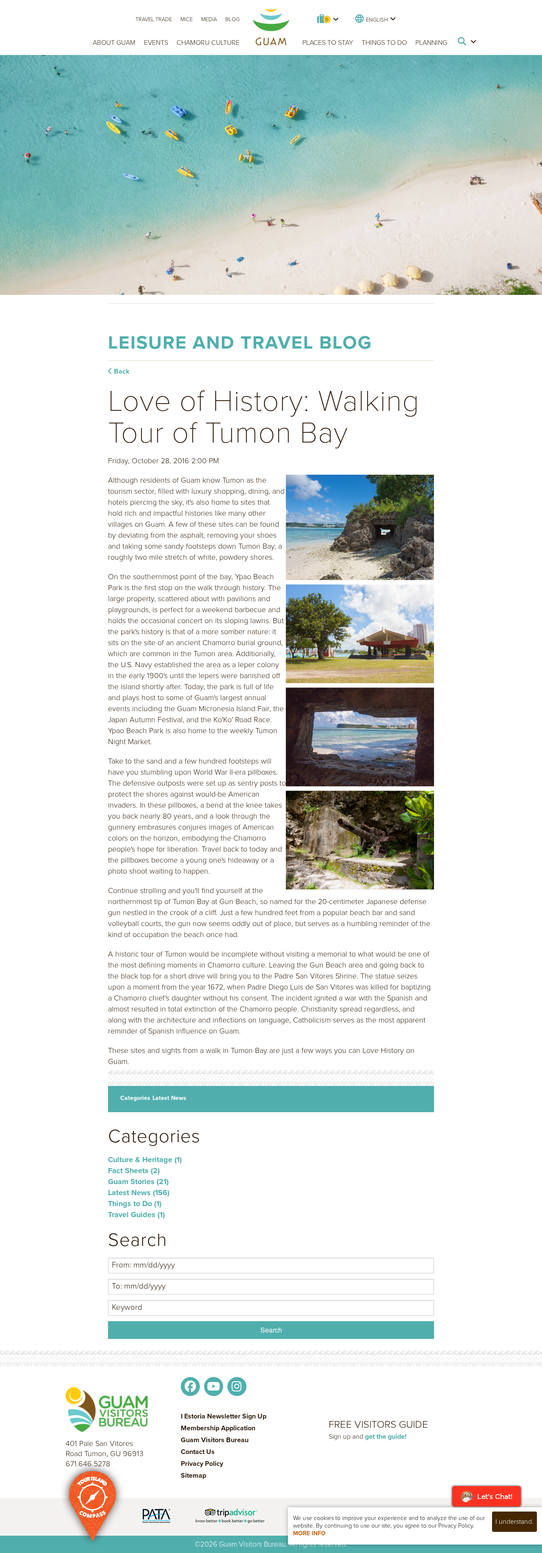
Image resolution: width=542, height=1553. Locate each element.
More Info (309, 1533)
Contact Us (198, 1452)
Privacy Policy (202, 1463)
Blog (232, 19)
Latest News (169, 1098)
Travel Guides (136, 1214)
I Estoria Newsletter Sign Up (223, 1416)
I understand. (514, 1521)
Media (209, 19)
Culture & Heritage (145, 1159)
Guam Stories (138, 1181)
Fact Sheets (134, 1170)
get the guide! (385, 1436)
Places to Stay (327, 42)
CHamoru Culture (208, 42)
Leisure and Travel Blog (240, 342)
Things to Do (384, 42)
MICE (186, 19)
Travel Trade (154, 19)
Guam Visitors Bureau (215, 1440)
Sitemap (193, 1475)
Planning (431, 42)
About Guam (114, 42)
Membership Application (218, 1428)
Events (156, 42)
